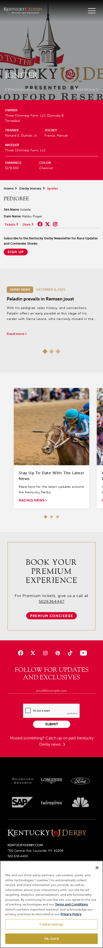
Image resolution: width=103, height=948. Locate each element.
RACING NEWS (32, 500)
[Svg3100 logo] (80, 802)
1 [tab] (45, 351)
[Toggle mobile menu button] (92, 11)
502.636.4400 (18, 856)
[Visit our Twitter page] (32, 653)
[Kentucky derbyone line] (47, 833)
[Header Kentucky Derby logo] (23, 11)
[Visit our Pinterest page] (57, 653)
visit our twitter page (47, 224)
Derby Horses (30, 188)
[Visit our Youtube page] (82, 653)
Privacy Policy (71, 914)
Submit (51, 724)
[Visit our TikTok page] (70, 653)
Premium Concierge (51, 616)
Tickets (9, 224)
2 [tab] (51, 351)
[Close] (97, 867)
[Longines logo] (51, 781)
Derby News (20, 289)
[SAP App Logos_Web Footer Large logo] (22, 802)
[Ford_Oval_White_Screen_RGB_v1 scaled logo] (80, 781)
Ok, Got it (51, 938)
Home (9, 188)
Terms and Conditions (71, 904)
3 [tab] (58, 351)
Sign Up (16, 252)
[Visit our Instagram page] (45, 653)
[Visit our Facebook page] (20, 653)
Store (26, 224)
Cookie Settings (52, 924)
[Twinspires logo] (51, 802)
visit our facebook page (40, 224)
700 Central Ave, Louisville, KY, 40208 (35, 850)
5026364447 (51, 601)
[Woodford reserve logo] (22, 781)
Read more (16, 334)
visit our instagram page (55, 224)
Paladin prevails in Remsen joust (40, 299)
